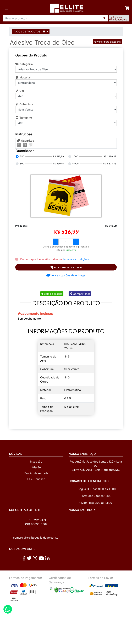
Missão (36, 467)
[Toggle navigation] (6, 8)
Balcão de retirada (36, 473)
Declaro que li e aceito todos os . (54, 259)
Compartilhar (81, 294)
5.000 (75, 163)
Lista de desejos (52, 293)
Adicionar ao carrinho (67, 267)
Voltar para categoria (108, 41)
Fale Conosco (36, 479)
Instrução (36, 461)
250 (22, 156)
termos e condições (76, 259)
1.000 (75, 156)
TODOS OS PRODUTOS (27, 31)
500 (22, 163)
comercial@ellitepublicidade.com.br (36, 537)
